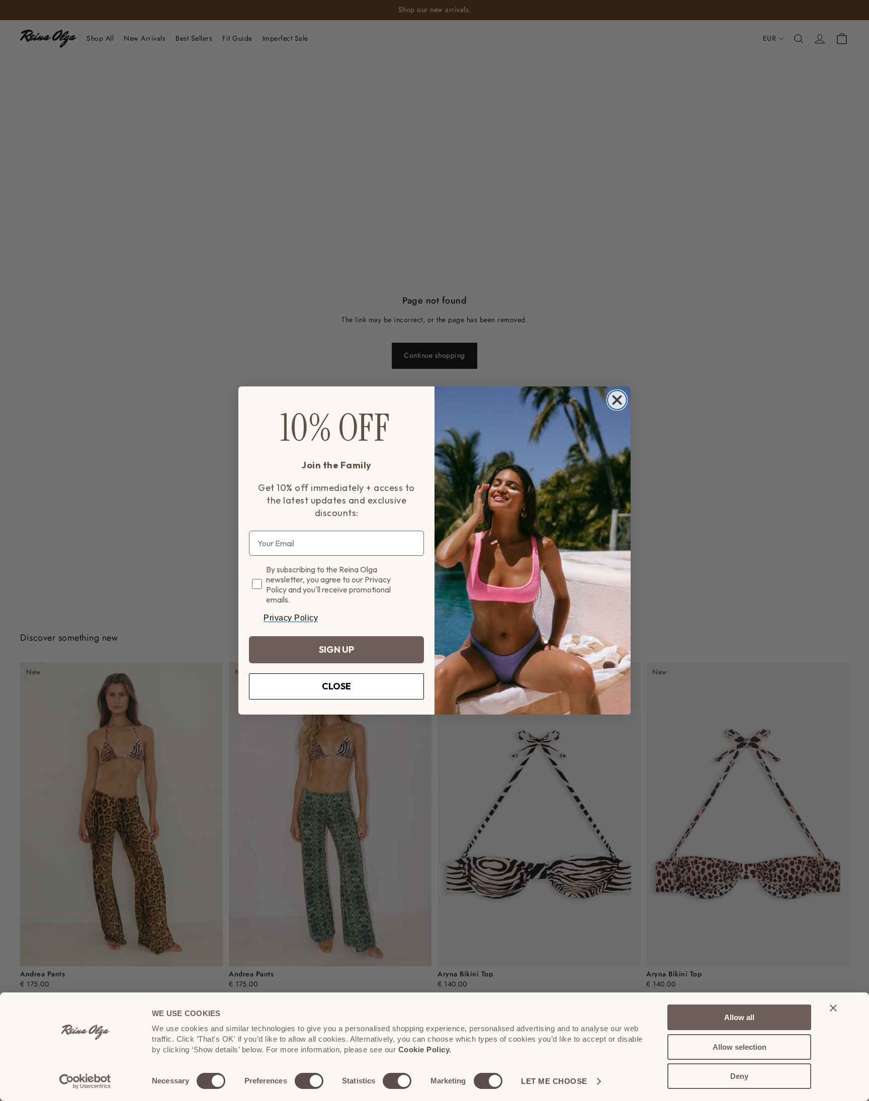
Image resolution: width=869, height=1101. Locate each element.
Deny (739, 1076)
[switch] (309, 1081)
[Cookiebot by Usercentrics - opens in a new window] (85, 1081)
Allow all (739, 1017)
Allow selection (739, 1047)
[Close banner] (833, 1008)
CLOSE (336, 686)
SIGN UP (336, 649)
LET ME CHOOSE (554, 1081)
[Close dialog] (617, 400)
